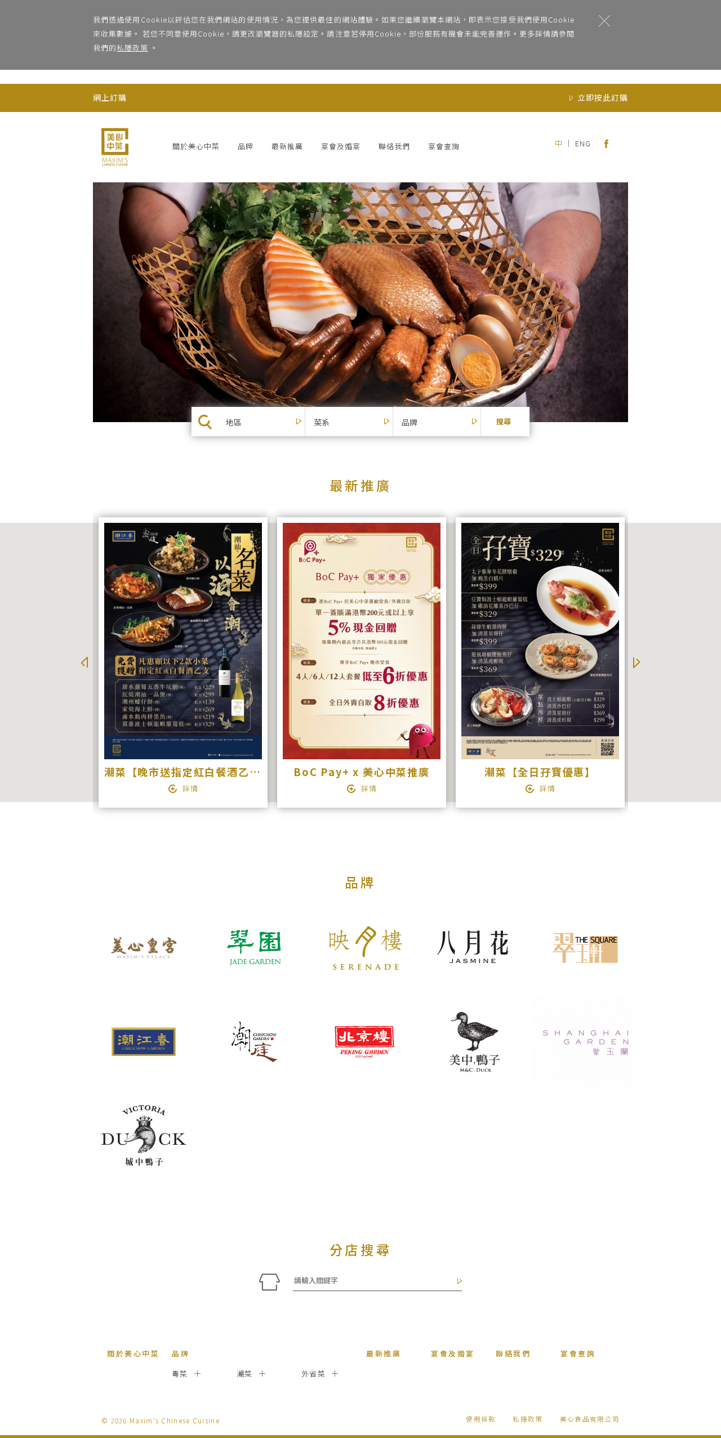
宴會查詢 (444, 146)
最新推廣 (287, 146)
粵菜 (180, 1373)
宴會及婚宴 (340, 146)
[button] (268, 422)
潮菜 (245, 1373)
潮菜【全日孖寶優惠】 (540, 771)
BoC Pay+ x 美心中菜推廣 (361, 771)
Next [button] (636, 662)
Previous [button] (84, 662)
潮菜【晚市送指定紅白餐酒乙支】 (188, 771)
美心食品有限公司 (590, 1418)
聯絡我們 (394, 146)
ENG (583, 143)
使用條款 (481, 1418)
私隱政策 (132, 47)
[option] (182, 662)
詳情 (190, 788)
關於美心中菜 (196, 146)
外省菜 (313, 1373)
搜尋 (503, 421)
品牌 (245, 146)
